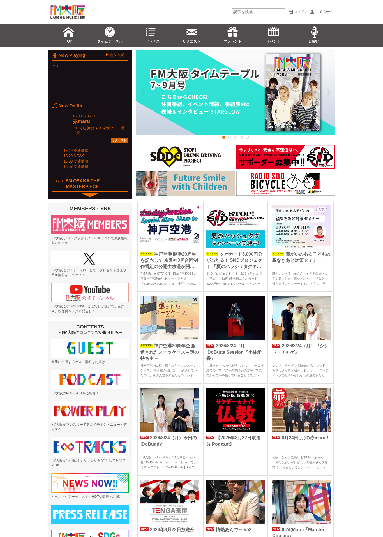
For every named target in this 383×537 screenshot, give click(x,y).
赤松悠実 (86, 128)
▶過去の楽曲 (117, 55)
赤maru (81, 121)
